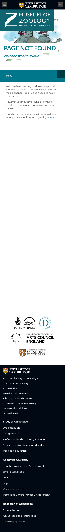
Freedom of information (16, 393)
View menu (4, 4)
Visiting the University (15, 489)
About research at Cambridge (19, 516)
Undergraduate (12, 428)
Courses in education (15, 451)
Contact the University (15, 383)
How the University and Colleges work (23, 466)
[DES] (45, 323)
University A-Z (10, 413)
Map (5, 483)
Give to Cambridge (13, 472)
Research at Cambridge (18, 503)
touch (52, 117)
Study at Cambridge (15, 421)
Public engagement (14, 521)
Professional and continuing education (24, 439)
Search (60, 4)
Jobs (5, 477)
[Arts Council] (32, 338)
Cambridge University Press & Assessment (26, 495)
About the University (15, 459)
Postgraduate (11, 433)
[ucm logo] (32, 353)
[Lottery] (25, 323)
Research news (11, 510)
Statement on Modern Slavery (19, 403)
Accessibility (10, 388)
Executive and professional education (24, 445)
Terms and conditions (15, 408)
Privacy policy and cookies (17, 398)
